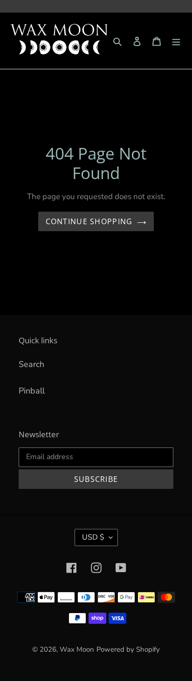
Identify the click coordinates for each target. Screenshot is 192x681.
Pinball (32, 390)
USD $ (93, 537)
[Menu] (176, 41)
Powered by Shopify (128, 649)
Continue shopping (89, 221)
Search (31, 364)
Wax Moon (77, 649)
